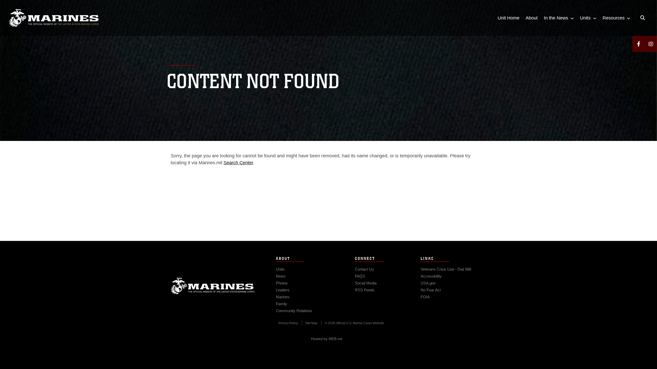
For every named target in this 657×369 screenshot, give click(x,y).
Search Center (238, 162)
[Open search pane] (642, 18)
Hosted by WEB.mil (326, 339)
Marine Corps (213, 286)
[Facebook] (638, 44)
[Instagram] (651, 44)
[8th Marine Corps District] (54, 18)
